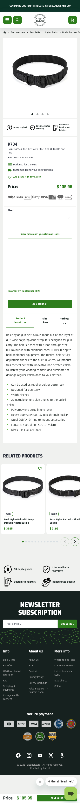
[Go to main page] (4, 32)
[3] (29, 541)
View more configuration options (40, 234)
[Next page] (75, 541)
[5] (35, 541)
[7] (41, 541)
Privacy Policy (36, 677)
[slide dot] (32, 114)
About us (34, 660)
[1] (23, 541)
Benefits (7, 665)
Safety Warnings (38, 683)
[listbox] (40, 76)
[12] (57, 541)
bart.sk (47, 768)
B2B (31, 665)
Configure (56, 798)
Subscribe (67, 624)
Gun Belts (35, 32)
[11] (54, 541)
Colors (57, 686)
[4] (32, 541)
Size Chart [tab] (45, 320)
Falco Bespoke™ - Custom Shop (38, 690)
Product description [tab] (20, 320)
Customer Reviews (64, 665)
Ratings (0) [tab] (64, 320)
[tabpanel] (40, 380)
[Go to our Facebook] (18, 755)
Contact (33, 671)
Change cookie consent (11, 697)
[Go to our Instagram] (29, 755)
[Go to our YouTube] (40, 755)
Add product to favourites (27, 177)
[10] (51, 541)
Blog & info (9, 660)
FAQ (5, 680)
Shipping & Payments (9, 688)
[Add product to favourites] (40, 468)
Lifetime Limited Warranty (12, 673)
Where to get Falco (64, 660)
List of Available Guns (63, 673)
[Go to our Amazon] (61, 755)
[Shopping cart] (72, 20)
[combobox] (40, 218)
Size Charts (60, 680)
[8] (44, 541)
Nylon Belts (51, 32)
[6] (38, 541)
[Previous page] (65, 541)
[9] (48, 541)
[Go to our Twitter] (51, 755)
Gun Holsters (18, 32)
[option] (40, 76)
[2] (26, 541)
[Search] (17, 20)
